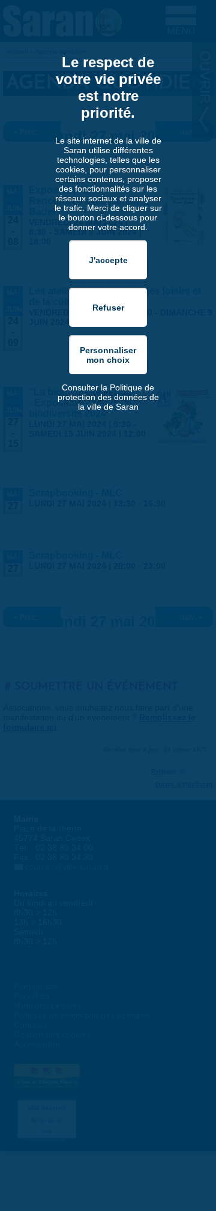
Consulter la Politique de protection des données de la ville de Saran (108, 397)
